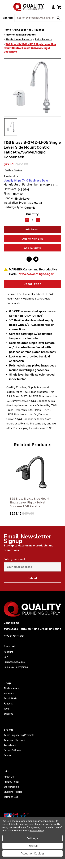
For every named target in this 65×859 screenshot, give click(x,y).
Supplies (8, 713)
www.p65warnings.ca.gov (36, 274)
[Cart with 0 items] (59, 7)
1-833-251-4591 (14, 635)
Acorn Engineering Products (19, 735)
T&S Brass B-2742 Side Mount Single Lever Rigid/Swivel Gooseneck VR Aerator (29, 502)
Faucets (8, 703)
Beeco (7, 755)
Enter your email (14, 559)
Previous (7, 481)
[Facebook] (29, 259)
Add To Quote (32, 248)
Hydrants (9, 693)
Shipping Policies (13, 791)
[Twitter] (35, 259)
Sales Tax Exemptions (16, 667)
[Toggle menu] (5, 6)
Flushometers (11, 688)
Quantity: (32, 214)
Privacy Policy (11, 781)
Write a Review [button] (13, 170)
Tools (6, 708)
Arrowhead (10, 745)
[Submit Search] (59, 17)
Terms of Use (11, 796)
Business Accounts (14, 662)
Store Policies (11, 786)
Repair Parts (10, 698)
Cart (6, 657)
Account (8, 652)
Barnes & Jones (12, 750)
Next (58, 481)
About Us (9, 776)
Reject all (32, 846)
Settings (32, 838)
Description (32, 284)
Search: (8, 17)
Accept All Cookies (32, 853)
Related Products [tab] (32, 444)
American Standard (14, 740)
